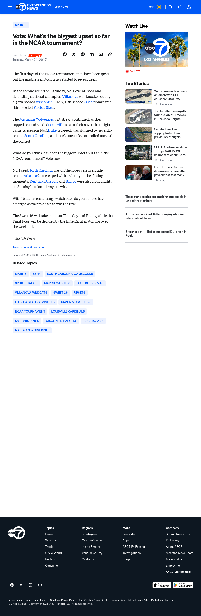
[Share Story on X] (73, 54)
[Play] (156, 49)
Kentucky (37, 181)
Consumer (52, 565)
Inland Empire (91, 546)
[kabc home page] (16, 532)
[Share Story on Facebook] (64, 54)
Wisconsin (44, 101)
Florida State (44, 107)
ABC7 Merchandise (178, 571)
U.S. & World (53, 553)
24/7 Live (61, 7)
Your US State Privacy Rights (93, 600)
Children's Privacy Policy (63, 600)
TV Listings (173, 540)
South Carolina (36, 135)
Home (49, 534)
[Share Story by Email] (101, 54)
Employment (174, 565)
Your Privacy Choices (36, 600)
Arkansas (31, 175)
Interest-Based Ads (138, 600)
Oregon (52, 181)
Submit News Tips (178, 534)
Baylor (71, 181)
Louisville (56, 124)
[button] (10, 7)
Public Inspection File (162, 600)
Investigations (132, 553)
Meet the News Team (179, 553)
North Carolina (40, 170)
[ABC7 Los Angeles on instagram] (31, 585)
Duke (52, 130)
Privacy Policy (15, 600)
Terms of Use (118, 600)
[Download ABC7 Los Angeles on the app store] (161, 585)
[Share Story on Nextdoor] (92, 54)
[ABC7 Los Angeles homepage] (33, 7)
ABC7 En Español (134, 546)
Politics (50, 559)
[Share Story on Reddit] (82, 54)
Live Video (129, 534)
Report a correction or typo (28, 247)
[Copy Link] (110, 54)
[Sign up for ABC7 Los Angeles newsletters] (40, 585)
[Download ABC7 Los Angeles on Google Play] (183, 585)
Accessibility (174, 559)
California (88, 559)
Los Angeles (89, 534)
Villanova (70, 96)
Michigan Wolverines (36, 119)
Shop (126, 559)
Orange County (92, 540)
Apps (126, 540)
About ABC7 (174, 546)
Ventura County (92, 553)
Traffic (49, 546)
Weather (50, 540)
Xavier (88, 101)
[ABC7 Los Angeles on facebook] (12, 585)
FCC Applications (17, 604)
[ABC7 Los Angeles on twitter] (21, 585)
